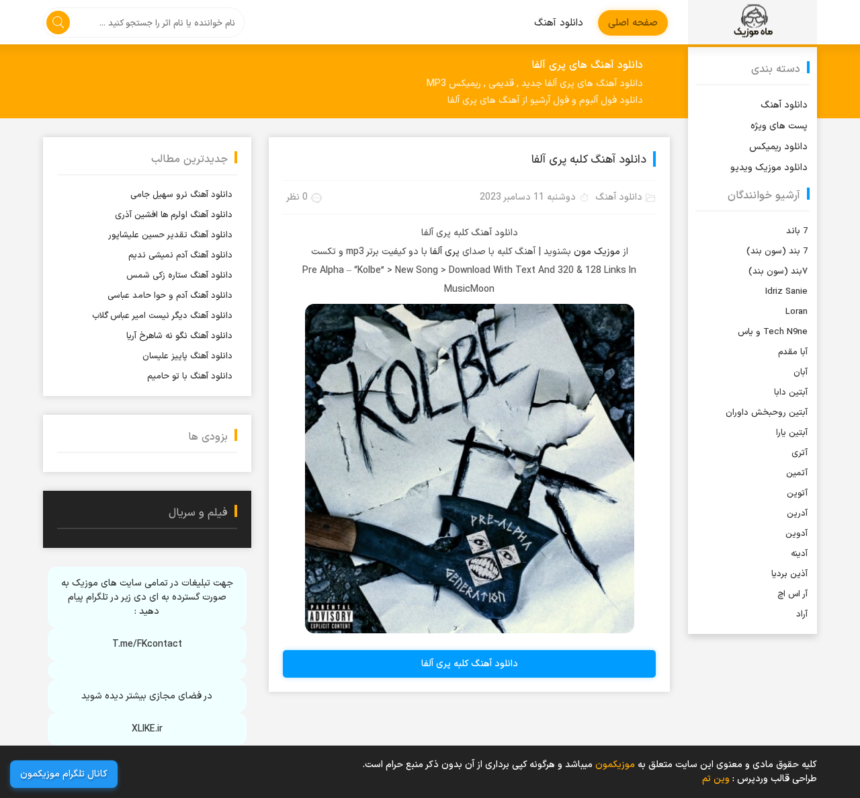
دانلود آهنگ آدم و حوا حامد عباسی (170, 296)
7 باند (797, 231)
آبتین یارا (792, 433)
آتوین (797, 493)
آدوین (796, 534)
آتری (799, 453)
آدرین (797, 513)
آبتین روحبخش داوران (767, 413)
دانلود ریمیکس (778, 147)
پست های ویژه (779, 126)
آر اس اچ (792, 594)
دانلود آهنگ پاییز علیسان (187, 356)
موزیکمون (752, 22)
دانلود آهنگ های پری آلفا (587, 65)
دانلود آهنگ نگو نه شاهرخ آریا (179, 336)
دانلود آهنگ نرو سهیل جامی (181, 195)
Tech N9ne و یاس (773, 332)
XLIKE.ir (147, 729)
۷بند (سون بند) (778, 271)
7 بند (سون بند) (777, 251)
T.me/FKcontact (147, 644)
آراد (802, 614)
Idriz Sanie (786, 291)
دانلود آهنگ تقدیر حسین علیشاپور (170, 235)
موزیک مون (597, 252)
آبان (800, 372)
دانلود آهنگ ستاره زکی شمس (179, 275)
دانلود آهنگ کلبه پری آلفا (588, 160)
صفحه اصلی (633, 23)
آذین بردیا (789, 574)
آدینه (799, 554)
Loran (796, 312)
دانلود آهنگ (558, 23)
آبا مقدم (793, 352)
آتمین (797, 473)
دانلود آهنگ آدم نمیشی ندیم (180, 255)
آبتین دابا (791, 392)
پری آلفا (445, 252)
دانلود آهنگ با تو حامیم (189, 376)
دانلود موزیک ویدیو (769, 168)
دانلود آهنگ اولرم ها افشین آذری (173, 215)
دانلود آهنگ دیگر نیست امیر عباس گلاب (162, 316)
